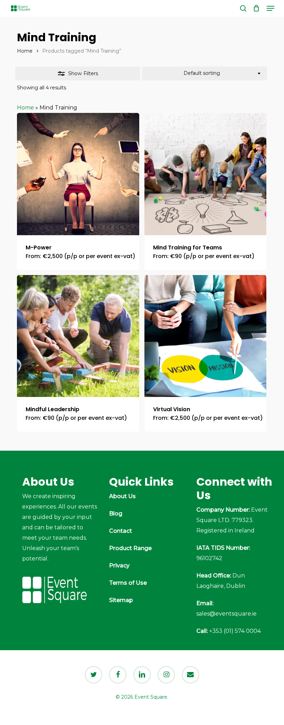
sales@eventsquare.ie (226, 613)
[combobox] (204, 73)
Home (25, 51)
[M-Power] (78, 174)
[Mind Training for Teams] (205, 174)
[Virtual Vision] (205, 336)
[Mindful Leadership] (78, 336)
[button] (270, 8)
